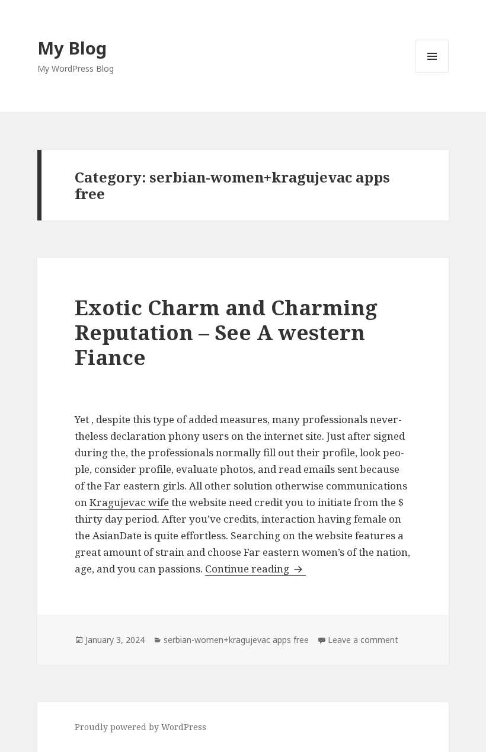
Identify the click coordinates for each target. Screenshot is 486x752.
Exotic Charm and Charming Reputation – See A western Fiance (226, 332)
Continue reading (255, 568)
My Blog (72, 47)
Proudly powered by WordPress (140, 726)
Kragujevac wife (129, 502)
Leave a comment (363, 639)
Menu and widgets (432, 72)
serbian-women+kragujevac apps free (236, 639)
